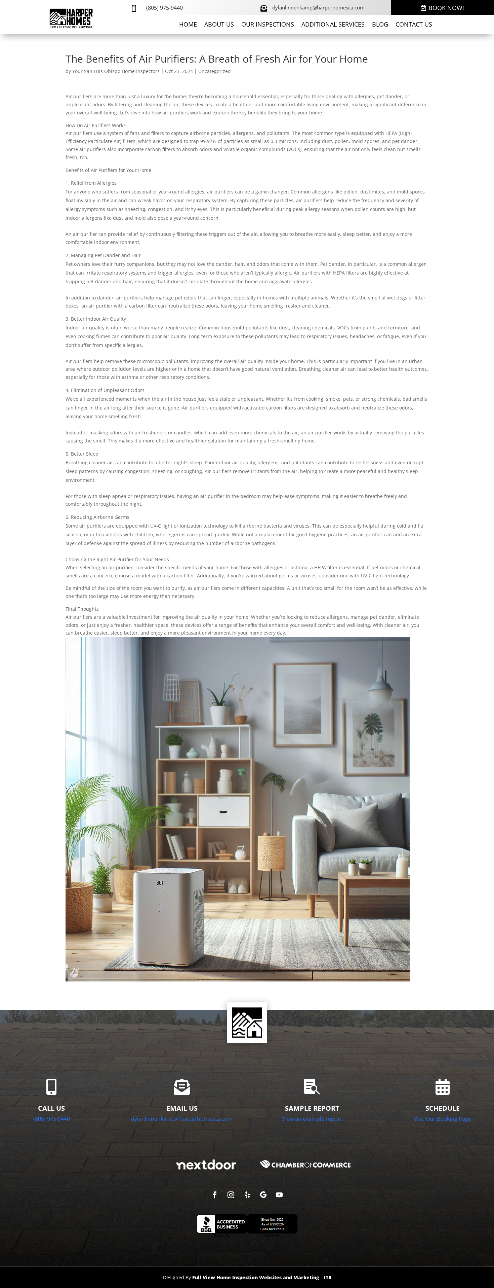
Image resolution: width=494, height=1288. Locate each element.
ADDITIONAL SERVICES (333, 25)
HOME (188, 25)
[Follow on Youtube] (279, 1195)
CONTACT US (414, 25)
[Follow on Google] (263, 1195)
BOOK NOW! (446, 8)
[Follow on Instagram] (231, 1195)
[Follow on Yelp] (247, 1195)
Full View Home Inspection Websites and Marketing (255, 1277)
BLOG (380, 25)
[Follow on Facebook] (214, 1195)
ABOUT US (219, 25)
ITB (327, 1277)
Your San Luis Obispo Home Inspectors (116, 71)
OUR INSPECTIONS (267, 25)
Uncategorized (214, 71)
